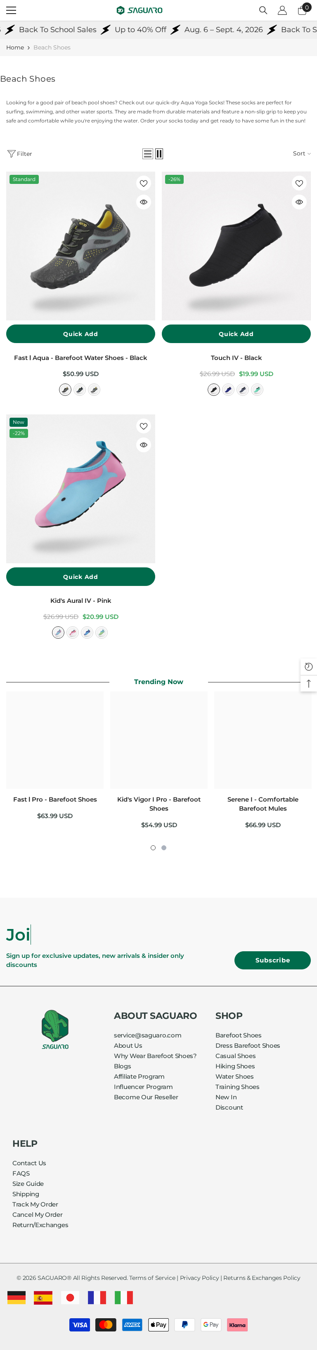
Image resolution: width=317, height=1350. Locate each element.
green (257, 389)
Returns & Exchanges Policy (261, 1278)
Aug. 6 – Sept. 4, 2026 (207, 29)
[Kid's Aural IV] (80, 488)
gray (94, 389)
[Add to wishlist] (143, 183)
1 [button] (153, 847)
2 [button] (163, 847)
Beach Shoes (52, 47)
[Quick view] (143, 202)
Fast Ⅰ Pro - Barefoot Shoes (55, 799)
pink (58, 632)
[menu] (11, 10)
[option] (55, 759)
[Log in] (282, 10)
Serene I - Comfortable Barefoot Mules (262, 803)
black (65, 389)
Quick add (80, 334)
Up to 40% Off (123, 29)
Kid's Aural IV (80, 600)
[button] (147, 153)
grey (243, 389)
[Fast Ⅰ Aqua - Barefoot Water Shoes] (80, 246)
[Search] (263, 10)
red (72, 632)
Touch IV (236, 358)
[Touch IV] (236, 246)
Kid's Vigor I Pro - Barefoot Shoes (159, 803)
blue (79, 389)
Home (15, 47)
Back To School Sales (41, 29)
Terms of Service (152, 1278)
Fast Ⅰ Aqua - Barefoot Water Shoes (80, 358)
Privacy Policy (199, 1278)
